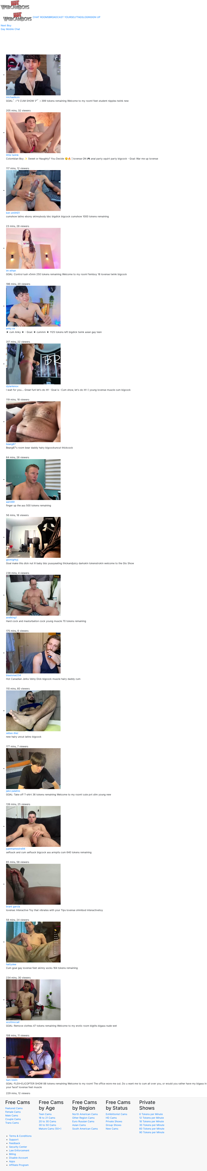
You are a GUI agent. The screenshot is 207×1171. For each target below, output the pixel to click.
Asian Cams (79, 1125)
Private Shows (114, 1121)
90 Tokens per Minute (151, 1132)
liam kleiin (11, 1079)
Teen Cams (45, 1114)
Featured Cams (14, 1108)
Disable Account (18, 1157)
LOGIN (86, 17)
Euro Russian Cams (83, 1121)
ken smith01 (13, 212)
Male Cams (11, 1115)
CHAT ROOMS (41, 17)
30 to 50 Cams (47, 1125)
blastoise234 (13, 675)
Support (13, 1139)
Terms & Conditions (20, 1135)
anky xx (10, 328)
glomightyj (12, 559)
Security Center (18, 1146)
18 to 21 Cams (47, 1117)
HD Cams (111, 1117)
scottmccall (12, 1022)
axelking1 (11, 617)
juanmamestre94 (15, 848)
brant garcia (13, 906)
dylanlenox (12, 386)
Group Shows (113, 1125)
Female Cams (13, 1111)
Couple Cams (13, 1119)
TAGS (80, 17)
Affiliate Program (19, 1164)
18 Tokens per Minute (151, 1121)
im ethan (11, 270)
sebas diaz (12, 733)
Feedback (14, 1143)
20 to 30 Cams (47, 1121)
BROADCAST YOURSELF (63, 17)
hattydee (11, 964)
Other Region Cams (83, 1117)
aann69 (10, 501)
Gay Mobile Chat (10, 29)
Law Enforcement (19, 1150)
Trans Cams (12, 1122)
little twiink (12, 154)
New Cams (112, 1128)
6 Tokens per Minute (151, 1114)
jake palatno (13, 790)
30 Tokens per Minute (151, 1125)
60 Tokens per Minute (151, 1128)
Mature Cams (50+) (50, 1128)
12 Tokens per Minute (151, 1117)
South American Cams (85, 1128)
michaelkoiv (13, 97)
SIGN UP (95, 17)
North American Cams (85, 1114)
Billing (12, 1154)
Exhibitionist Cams (116, 1114)
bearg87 (11, 444)
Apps (12, 1161)
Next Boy (6, 25)
